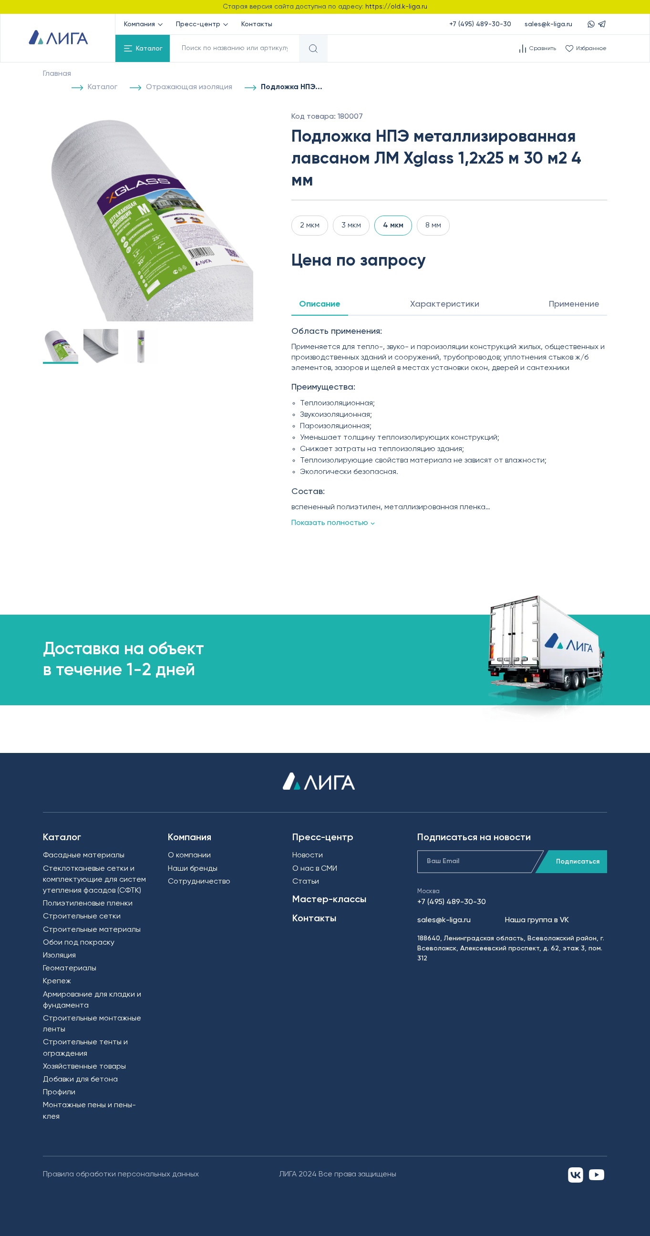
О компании (189, 855)
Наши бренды (192, 869)
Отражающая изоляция (189, 87)
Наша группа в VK (537, 920)
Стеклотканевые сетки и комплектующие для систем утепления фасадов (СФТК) (94, 880)
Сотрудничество (199, 882)
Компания (139, 24)
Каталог (149, 48)
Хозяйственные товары (84, 1067)
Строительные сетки (82, 916)
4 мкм (393, 225)
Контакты (256, 24)
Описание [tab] (319, 304)
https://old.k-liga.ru (396, 6)
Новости (307, 855)
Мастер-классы (329, 900)
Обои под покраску (78, 943)
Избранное (591, 49)
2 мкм (310, 225)
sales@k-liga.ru (548, 24)
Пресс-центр (198, 24)
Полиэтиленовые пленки (88, 903)
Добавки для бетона (80, 1079)
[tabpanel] (449, 427)
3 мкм (351, 225)
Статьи (305, 882)
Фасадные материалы (83, 855)
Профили (59, 1092)
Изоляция (59, 955)
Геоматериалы (69, 968)
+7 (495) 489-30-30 (480, 24)
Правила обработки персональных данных (121, 1174)
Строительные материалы (92, 930)
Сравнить (542, 49)
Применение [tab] (574, 304)
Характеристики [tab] (444, 304)
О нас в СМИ (314, 869)
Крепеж (57, 981)
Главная (57, 74)
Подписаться (577, 861)
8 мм (433, 225)
